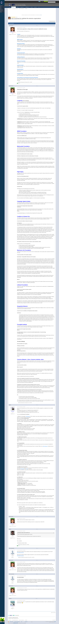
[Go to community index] (18, 4)
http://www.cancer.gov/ (20, 552)
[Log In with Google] (40, 1)
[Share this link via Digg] (10, 615)
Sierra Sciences (45, 446)
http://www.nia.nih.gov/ (20, 555)
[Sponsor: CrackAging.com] (2, 619)
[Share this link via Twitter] (8, 615)
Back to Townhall (53, 612)
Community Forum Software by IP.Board (49, 621)
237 (12, 412)
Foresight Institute (20, 73)
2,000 (12, 607)
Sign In (42, 1)
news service (22, 468)
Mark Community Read (17, 621)
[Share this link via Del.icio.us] (11, 615)
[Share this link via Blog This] (18, 615)
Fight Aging (19, 48)
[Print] (16, 615)
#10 (36, 598)
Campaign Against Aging (21, 52)
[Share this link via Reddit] (12, 615)
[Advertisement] (32, 12)
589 (12, 33)
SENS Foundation (20, 39)
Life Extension (28, 416)
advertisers (26, 621)
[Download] (17, 615)
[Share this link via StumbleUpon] (13, 615)
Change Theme (11, 621)
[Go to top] (31, 621)
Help (21, 621)
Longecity (18, 34)
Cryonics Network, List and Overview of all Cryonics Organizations (27, 77)
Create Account (45, 1)
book (27, 468)
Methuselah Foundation (21, 43)
